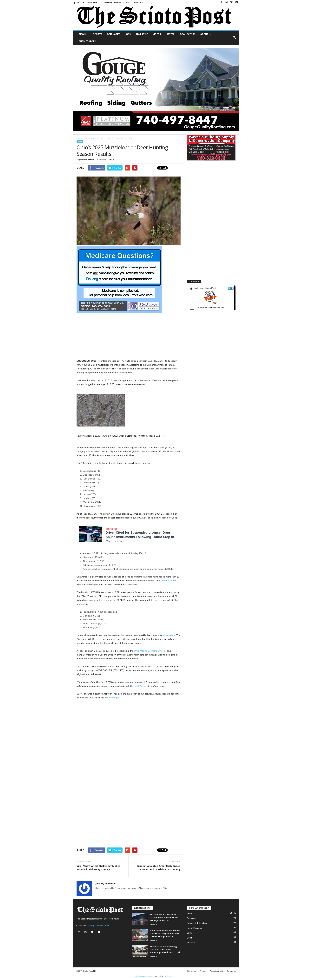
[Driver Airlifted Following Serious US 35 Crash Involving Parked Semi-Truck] (140, 951)
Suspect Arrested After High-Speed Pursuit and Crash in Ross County (158, 867)
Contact (138, 2)
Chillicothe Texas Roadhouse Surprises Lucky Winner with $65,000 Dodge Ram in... (165, 933)
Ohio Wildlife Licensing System (150, 651)
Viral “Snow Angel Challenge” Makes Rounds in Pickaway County (98, 867)
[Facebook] (221, 2)
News (82, 34)
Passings (191, 918)
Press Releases (194, 928)
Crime (189, 933)
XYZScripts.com (171, 976)
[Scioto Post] (156, 17)
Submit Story (87, 41)
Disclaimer (191, 971)
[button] (234, 37)
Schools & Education (197, 923)
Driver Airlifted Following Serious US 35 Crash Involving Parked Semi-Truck (165, 949)
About (204, 34)
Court (189, 938)
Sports (97, 34)
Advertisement (216, 971)
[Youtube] (237, 2)
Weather (191, 942)
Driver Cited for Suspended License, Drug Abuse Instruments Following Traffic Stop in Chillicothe (139, 537)
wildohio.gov (167, 580)
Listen (170, 34)
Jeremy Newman (87, 159)
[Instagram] (226, 2)
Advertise (142, 34)
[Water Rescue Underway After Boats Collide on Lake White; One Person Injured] (140, 919)
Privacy (203, 971)
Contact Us (231, 971)
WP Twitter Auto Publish (144, 976)
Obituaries (113, 34)
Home (79, 138)
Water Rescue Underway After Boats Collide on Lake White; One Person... (164, 917)
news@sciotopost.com (98, 925)
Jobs (128, 34)
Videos (157, 34)
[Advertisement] (129, 336)
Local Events (187, 34)
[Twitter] (232, 2)
